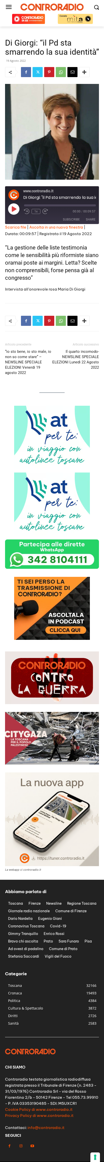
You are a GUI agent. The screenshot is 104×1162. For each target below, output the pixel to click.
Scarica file (15, 227)
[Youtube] (32, 1146)
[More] (84, 72)
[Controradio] (52, 7)
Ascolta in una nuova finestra (56, 227)
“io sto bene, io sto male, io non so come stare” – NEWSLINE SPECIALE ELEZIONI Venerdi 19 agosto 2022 (28, 362)
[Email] (72, 72)
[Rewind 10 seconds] (27, 211)
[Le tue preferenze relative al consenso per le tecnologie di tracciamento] (95, 1157)
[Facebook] (26, 72)
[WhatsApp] (61, 72)
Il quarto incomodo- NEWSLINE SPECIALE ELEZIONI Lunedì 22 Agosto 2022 (75, 359)
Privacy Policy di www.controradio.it (39, 1115)
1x (36, 211)
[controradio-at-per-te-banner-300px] (52, 467)
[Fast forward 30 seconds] (45, 211)
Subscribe (71, 219)
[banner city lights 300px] (52, 638)
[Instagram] (20, 1146)
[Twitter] (38, 72)
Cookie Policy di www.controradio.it (38, 1109)
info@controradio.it (46, 1127)
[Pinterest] (49, 72)
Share (90, 219)
